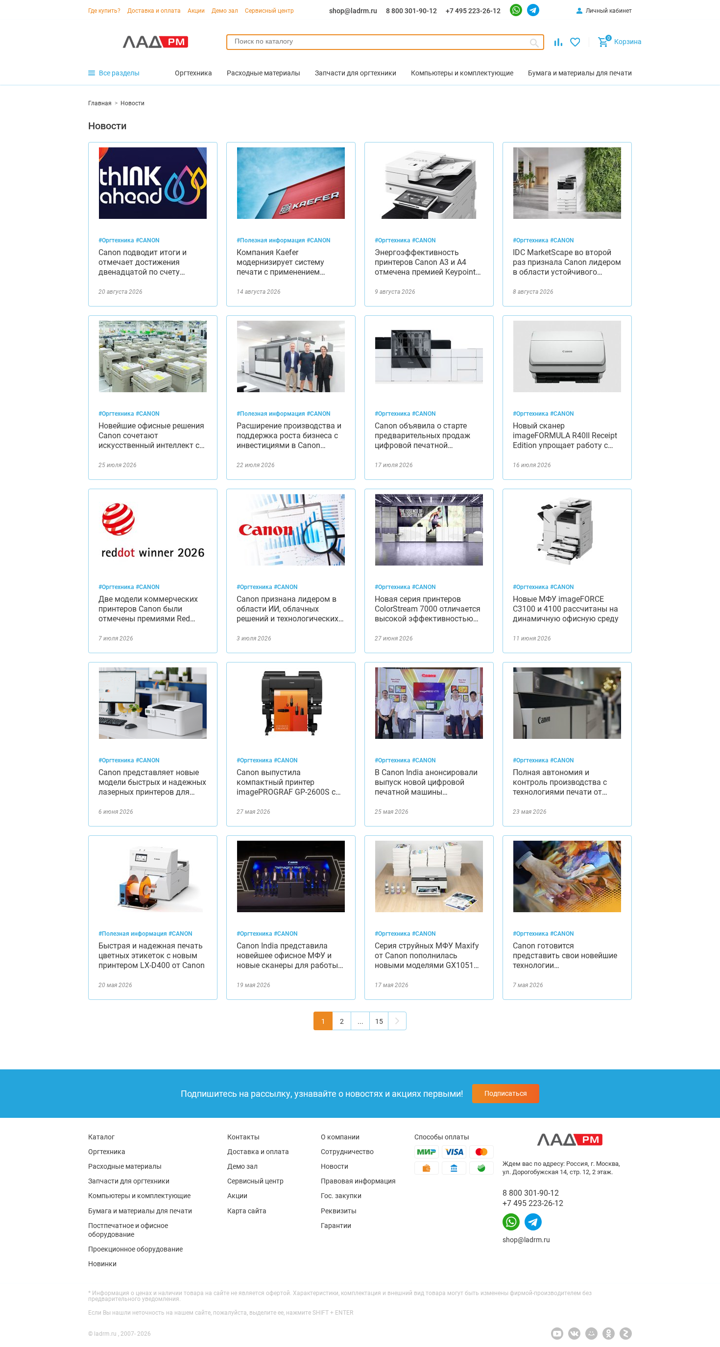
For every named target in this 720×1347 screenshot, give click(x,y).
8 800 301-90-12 (411, 11)
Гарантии (336, 1225)
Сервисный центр (269, 10)
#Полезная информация (272, 240)
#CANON (148, 240)
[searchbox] (385, 41)
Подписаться (505, 1093)
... (360, 1021)
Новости (334, 1166)
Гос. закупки (341, 1196)
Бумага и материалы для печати (140, 1211)
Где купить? (104, 10)
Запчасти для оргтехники (128, 1181)
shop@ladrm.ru (353, 11)
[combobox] (385, 42)
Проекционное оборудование (135, 1249)
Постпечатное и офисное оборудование (128, 1230)
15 (379, 1021)
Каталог (101, 1137)
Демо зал (225, 10)
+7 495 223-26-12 (473, 11)
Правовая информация (358, 1181)
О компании (340, 1137)
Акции (196, 10)
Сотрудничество (347, 1152)
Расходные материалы (125, 1166)
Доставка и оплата (154, 10)
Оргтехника (106, 1152)
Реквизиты (339, 1211)
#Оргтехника (117, 240)
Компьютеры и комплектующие (139, 1196)
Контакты (243, 1137)
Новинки (102, 1264)
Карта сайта (246, 1211)
